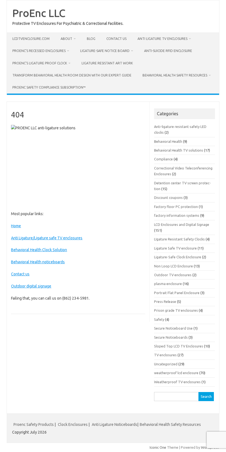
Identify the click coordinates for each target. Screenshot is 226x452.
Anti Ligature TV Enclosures (162, 38)
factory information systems (176, 215)
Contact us (116, 38)
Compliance (163, 159)
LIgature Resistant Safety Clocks (179, 239)
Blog (91, 38)
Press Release (165, 301)
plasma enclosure (168, 284)
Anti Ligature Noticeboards (114, 424)
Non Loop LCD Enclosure (173, 266)
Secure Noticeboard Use (173, 328)
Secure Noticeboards (171, 337)
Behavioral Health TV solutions (178, 150)
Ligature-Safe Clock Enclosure (177, 257)
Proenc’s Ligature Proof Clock (39, 63)
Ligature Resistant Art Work (107, 63)
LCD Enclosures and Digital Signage (181, 224)
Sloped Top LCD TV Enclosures (178, 346)
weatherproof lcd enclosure (176, 373)
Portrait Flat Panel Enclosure (177, 293)
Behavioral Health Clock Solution (39, 250)
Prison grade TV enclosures (176, 310)
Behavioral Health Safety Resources (174, 75)
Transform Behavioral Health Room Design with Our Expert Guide (71, 75)
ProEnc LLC (38, 13)
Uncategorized (165, 364)
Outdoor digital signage (31, 286)
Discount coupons (168, 197)
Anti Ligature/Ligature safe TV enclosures (46, 238)
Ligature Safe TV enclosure (175, 248)
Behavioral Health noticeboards (38, 262)
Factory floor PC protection (176, 207)
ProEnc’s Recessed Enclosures (39, 51)
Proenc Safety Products (34, 424)
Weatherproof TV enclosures (177, 382)
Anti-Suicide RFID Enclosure (168, 51)
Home (16, 226)
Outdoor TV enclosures (173, 275)
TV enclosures (165, 355)
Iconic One (158, 447)
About (66, 38)
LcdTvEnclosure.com (31, 38)
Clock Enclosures (73, 424)
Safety (159, 319)
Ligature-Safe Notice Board (105, 51)
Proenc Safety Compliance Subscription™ (49, 87)
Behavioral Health (168, 141)
